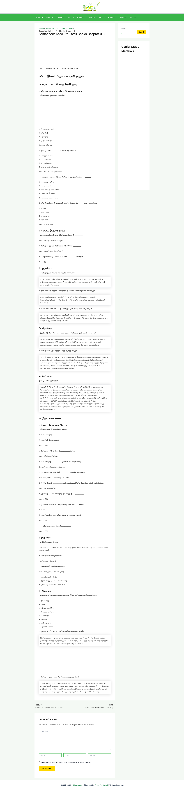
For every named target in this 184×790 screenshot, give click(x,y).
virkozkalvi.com (78, 785)
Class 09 (122, 17)
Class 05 (80, 17)
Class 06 (91, 17)
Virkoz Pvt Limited (101, 785)
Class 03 (60, 17)
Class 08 (111, 17)
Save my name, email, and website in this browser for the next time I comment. (66, 762)
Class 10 (132, 17)
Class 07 (101, 17)
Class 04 (70, 17)
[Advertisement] (75, 52)
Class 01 (39, 17)
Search (123, 28)
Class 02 (49, 17)
